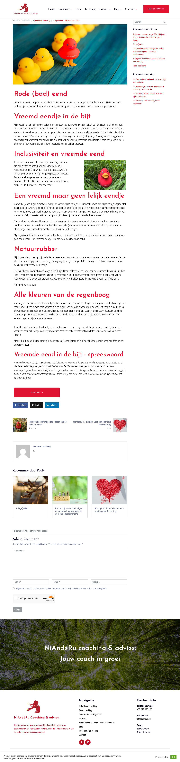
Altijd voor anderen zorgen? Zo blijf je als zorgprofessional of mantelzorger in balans (149, 37)
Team (78, 9)
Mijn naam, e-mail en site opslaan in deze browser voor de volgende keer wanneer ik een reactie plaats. (61, 588)
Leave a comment (72, 20)
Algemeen (59, 20)
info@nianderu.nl (144, 719)
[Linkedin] (87, 742)
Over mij (90, 9)
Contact (129, 9)
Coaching (64, 9)
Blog (116, 9)
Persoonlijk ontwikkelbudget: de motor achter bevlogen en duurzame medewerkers (148, 51)
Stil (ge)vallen (138, 44)
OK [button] (173, 757)
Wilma (138, 101)
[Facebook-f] (81, 742)
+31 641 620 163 (144, 709)
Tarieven (103, 9)
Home (51, 9)
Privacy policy (161, 757)
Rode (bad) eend (139, 66)
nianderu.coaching (42, 20)
